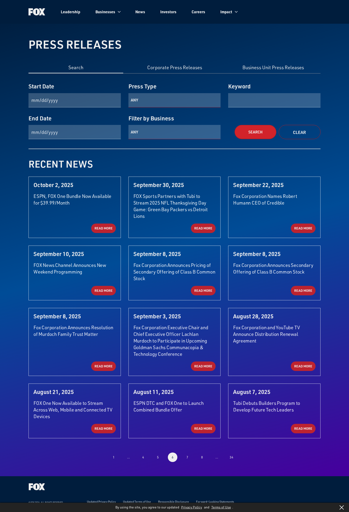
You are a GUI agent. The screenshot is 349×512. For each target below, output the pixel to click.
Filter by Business (151, 118)
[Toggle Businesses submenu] (119, 11)
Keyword (239, 86)
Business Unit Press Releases (273, 67)
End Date (40, 118)
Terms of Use (221, 507)
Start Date (41, 86)
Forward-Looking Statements (215, 501)
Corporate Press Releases (174, 67)
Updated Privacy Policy (101, 501)
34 (231, 457)
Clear (299, 132)
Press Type (142, 86)
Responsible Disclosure (173, 501)
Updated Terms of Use (137, 501)
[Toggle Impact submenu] (236, 11)
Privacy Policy (191, 507)
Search (75, 67)
